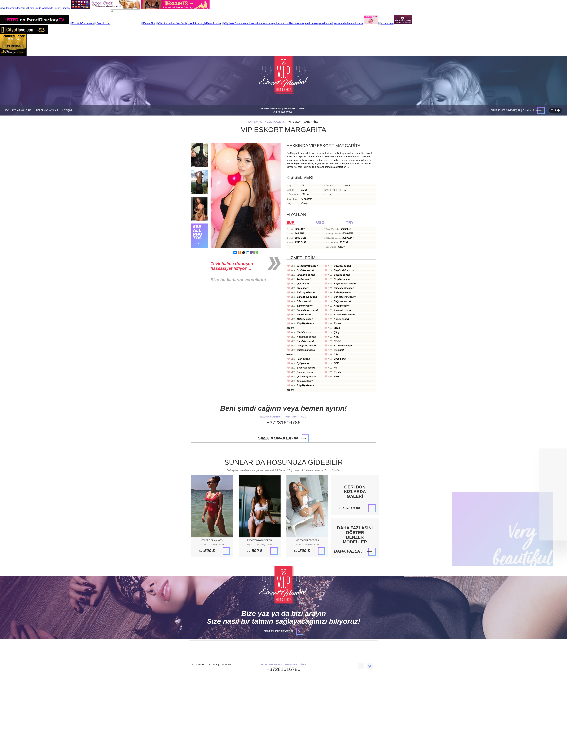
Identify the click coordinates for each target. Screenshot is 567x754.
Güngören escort (306, 345)
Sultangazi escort (306, 292)
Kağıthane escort (306, 336)
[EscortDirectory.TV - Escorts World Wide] (34, 23)
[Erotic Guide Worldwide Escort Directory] (48, 8)
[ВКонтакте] (235, 252)
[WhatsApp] (256, 252)
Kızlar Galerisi (275, 122)
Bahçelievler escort (344, 297)
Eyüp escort (303, 363)
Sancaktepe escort (307, 310)
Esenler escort (305, 372)
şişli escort (303, 283)
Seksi (337, 376)
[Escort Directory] (105, 8)
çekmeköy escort (306, 376)
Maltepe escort (305, 319)
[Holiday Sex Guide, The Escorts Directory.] (188, 23)
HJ (335, 367)
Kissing (338, 372)
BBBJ (337, 341)
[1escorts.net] (175, 8)
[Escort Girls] (148, 23)
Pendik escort (304, 314)
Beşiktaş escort (342, 279)
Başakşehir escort (344, 288)
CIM (336, 354)
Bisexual (339, 350)
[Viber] (252, 252)
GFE (336, 363)
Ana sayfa (255, 122)
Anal (336, 336)
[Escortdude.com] (125, 23)
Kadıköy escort (305, 341)
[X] (243, 252)
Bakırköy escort (343, 292)
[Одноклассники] (239, 252)
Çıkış (336, 332)
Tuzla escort (304, 279)
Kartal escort (304, 332)
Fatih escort (303, 359)
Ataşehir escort (342, 310)
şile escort (302, 288)
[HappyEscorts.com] (403, 23)
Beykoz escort (342, 275)
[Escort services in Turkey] (371, 23)
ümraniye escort (306, 275)
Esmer (337, 323)
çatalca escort (304, 381)
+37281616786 (282, 112)
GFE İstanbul (13, 46)
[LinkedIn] (247, 252)
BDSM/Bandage (343, 345)
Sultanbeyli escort (307, 297)
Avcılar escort (341, 305)
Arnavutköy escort (344, 314)
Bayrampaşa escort (345, 283)
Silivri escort (304, 301)
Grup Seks (340, 359)
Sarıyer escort (304, 305)
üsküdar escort (305, 270)
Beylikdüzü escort (344, 270)
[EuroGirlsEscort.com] (82, 23)
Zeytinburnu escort (307, 266)
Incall (337, 328)
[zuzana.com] (386, 23)
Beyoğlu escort (342, 266)
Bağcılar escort (342, 301)
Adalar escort (341, 319)
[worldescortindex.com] (12, 8)
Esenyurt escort (306, 367)
